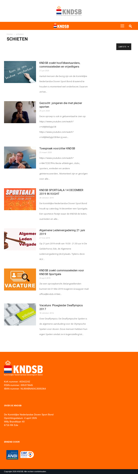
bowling (44, 46)
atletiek (11, 46)
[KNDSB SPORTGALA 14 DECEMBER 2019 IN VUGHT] (20, 199)
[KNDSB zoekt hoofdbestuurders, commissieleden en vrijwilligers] (20, 72)
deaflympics (57, 46)
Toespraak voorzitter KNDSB (57, 148)
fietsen (69, 46)
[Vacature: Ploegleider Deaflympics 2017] (20, 314)
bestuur (34, 46)
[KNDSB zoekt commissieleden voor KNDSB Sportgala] (20, 280)
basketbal (22, 46)
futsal (78, 46)
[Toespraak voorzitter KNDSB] (20, 158)
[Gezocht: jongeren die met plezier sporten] (20, 112)
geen (86, 46)
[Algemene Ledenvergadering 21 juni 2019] (20, 239)
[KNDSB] (61, 26)
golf (93, 46)
